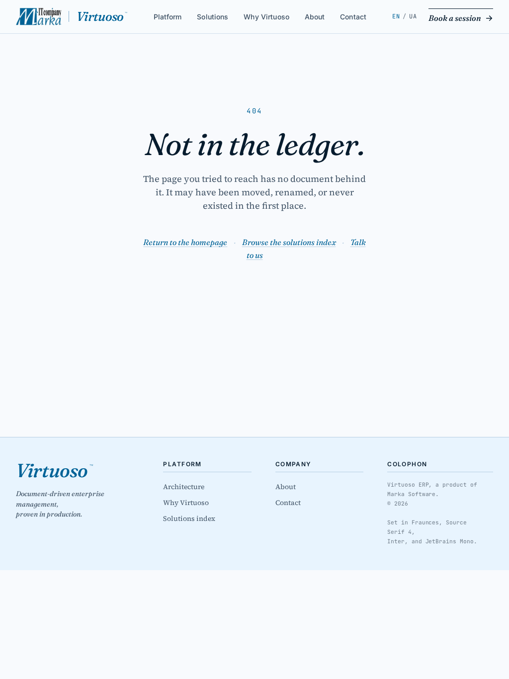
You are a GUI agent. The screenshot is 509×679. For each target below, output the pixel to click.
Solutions (212, 16)
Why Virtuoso (266, 16)
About (315, 16)
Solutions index (189, 518)
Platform (168, 16)
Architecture (183, 487)
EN (396, 16)
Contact (353, 16)
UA (413, 16)
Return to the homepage (185, 242)
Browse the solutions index (289, 242)
